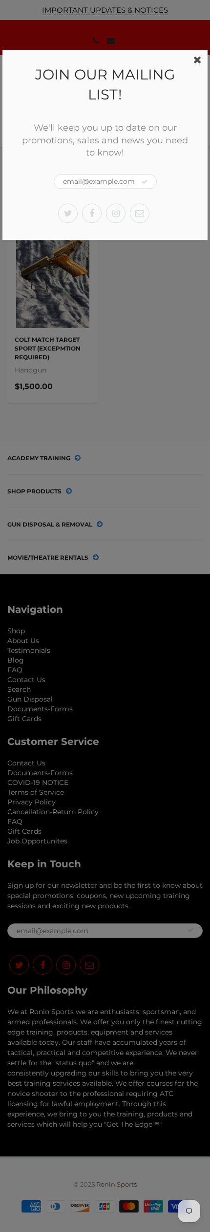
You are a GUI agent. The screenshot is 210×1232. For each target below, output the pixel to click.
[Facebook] (92, 213)
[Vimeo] (139, 213)
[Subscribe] (144, 182)
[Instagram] (116, 213)
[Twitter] (68, 213)
